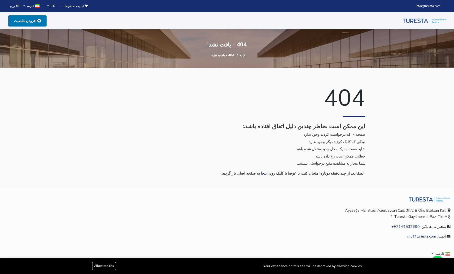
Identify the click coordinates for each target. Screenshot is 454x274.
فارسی (30, 6)
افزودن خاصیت (25, 20)
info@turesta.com (428, 6)
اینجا (264, 173)
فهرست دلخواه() (74, 6)
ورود (12, 6)
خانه (242, 55)
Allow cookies (104, 266)
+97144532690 (405, 226)
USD (52, 6)
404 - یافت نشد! (222, 55)
